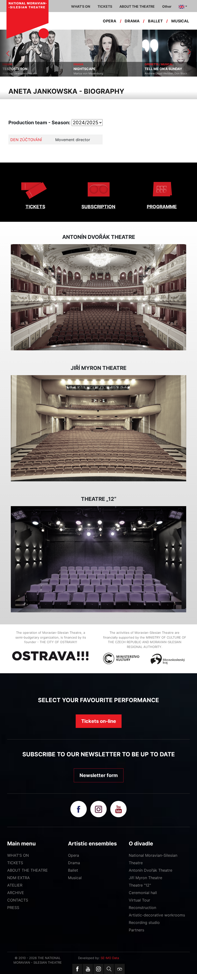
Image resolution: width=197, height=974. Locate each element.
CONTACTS (17, 900)
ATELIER (14, 885)
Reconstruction (142, 907)
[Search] (109, 969)
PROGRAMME (162, 206)
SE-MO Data (110, 958)
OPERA (109, 21)
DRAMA (132, 21)
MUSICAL (180, 21)
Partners (136, 930)
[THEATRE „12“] (98, 559)
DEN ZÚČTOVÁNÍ (26, 139)
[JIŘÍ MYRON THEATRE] (98, 428)
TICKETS (35, 206)
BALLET (155, 21)
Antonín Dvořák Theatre (150, 870)
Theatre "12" (140, 885)
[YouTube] (88, 969)
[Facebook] (77, 969)
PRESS (13, 907)
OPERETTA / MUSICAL (88, 64)
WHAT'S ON (18, 855)
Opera (73, 855)
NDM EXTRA (18, 877)
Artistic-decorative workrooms (157, 915)
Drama (74, 862)
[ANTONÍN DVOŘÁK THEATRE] (98, 297)
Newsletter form (99, 775)
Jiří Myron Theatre (145, 877)
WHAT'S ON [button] (80, 6)
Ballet (73, 870)
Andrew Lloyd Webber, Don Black (95, 73)
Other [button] (167, 6)
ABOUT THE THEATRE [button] (137, 6)
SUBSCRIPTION (98, 206)
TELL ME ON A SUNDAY (92, 69)
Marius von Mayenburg (17, 73)
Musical (75, 877)
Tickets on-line (98, 721)
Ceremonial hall (143, 892)
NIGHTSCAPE (13, 69)
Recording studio (144, 922)
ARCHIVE (15, 892)
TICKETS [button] (105, 6)
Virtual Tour (139, 900)
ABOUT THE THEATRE (27, 870)
